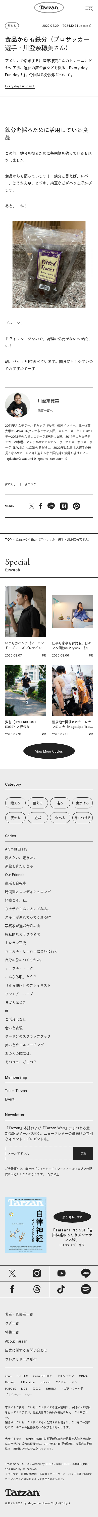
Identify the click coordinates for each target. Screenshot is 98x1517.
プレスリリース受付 (21, 1359)
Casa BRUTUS (42, 1376)
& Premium (27, 1382)
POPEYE (10, 1388)
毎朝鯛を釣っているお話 (71, 153)
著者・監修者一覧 (19, 1314)
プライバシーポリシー (19, 1395)
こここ (37, 1388)
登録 (83, 1153)
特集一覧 (12, 1332)
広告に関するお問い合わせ (26, 1350)
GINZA (83, 1376)
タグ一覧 (12, 1323)
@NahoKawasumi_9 (21, 459)
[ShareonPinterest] (76, 506)
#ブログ (30, 484)
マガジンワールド (72, 1388)
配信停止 (53, 1174)
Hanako (10, 1382)
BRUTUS (22, 1376)
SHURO (51, 1388)
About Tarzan (16, 1341)
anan (8, 1376)
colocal (45, 1382)
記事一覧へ (45, 411)
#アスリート (13, 484)
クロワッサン (65, 1376)
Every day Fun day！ (20, 86)
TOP (8, 539)
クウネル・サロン (66, 1382)
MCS (24, 1388)
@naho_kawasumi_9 (52, 459)
